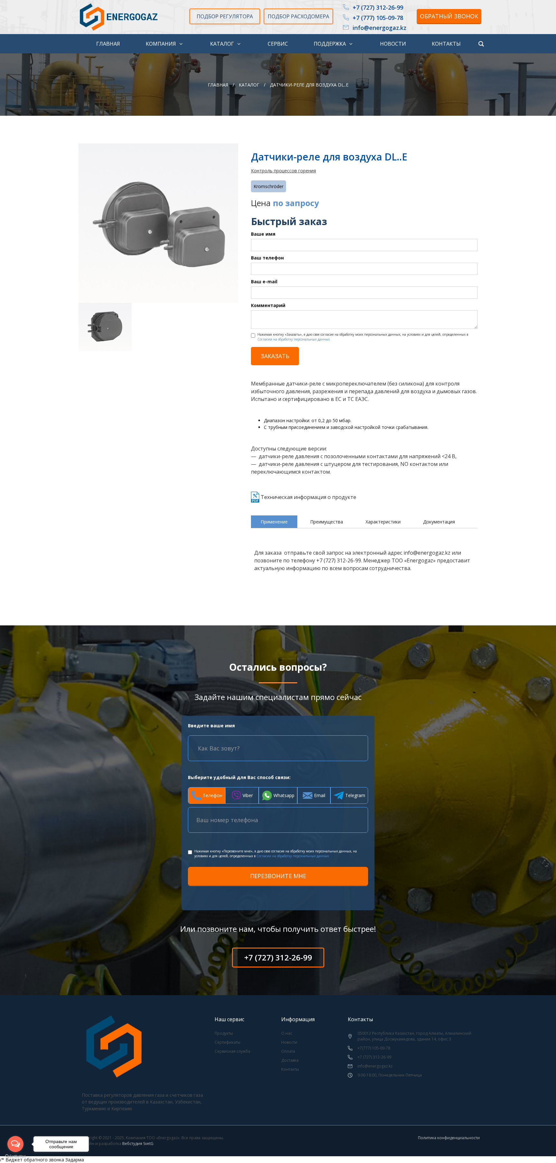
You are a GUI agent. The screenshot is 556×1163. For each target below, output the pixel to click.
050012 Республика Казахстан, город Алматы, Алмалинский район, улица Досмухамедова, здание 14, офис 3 (414, 1036)
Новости (289, 1042)
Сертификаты (227, 1042)
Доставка (290, 1060)
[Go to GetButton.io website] (15, 1156)
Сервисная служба (232, 1051)
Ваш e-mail (264, 281)
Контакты (290, 1069)
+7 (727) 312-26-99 (378, 7)
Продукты (224, 1033)
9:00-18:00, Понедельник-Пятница (389, 1075)
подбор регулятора (225, 16)
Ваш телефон (267, 258)
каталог (249, 85)
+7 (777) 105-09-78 (378, 18)
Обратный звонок (449, 16)
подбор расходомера (298, 16)
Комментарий (268, 305)
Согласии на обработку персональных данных (293, 339)
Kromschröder (268, 186)
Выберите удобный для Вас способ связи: (239, 777)
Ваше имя (263, 234)
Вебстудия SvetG (137, 1143)
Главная (218, 85)
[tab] (274, 521)
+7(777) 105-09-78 (373, 1048)
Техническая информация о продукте (308, 497)
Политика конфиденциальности (449, 1137)
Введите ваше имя (211, 725)
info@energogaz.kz (379, 28)
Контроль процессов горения (283, 171)
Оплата (288, 1051)
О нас (286, 1033)
